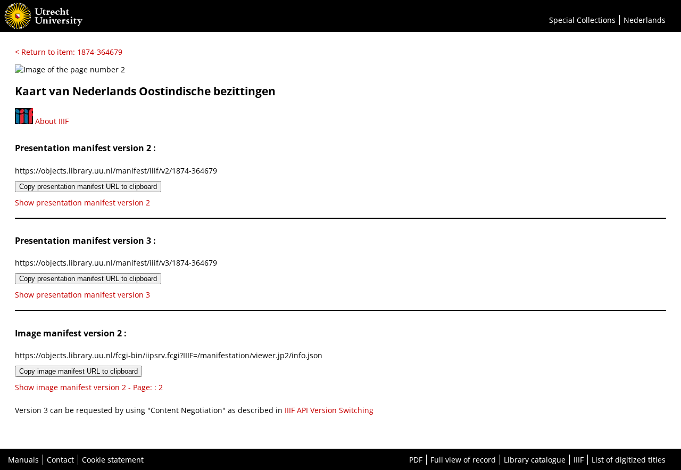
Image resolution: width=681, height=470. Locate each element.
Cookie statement (113, 460)
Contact (60, 460)
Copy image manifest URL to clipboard (78, 371)
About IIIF (51, 121)
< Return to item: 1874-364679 (68, 52)
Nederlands (645, 20)
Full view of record (463, 460)
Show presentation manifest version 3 (82, 295)
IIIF (579, 460)
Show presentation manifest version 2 (82, 202)
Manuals (23, 460)
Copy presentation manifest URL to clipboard (88, 187)
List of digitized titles (629, 460)
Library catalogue (535, 460)
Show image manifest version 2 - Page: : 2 (89, 387)
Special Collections (582, 20)
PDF (415, 460)
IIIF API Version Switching (329, 410)
